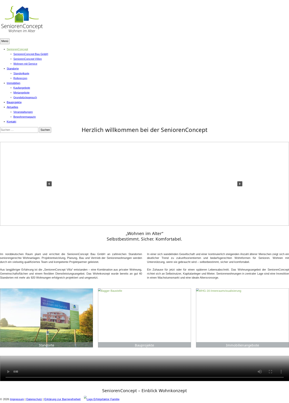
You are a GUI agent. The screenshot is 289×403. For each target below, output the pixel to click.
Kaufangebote (21, 87)
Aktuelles (12, 107)
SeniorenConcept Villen (27, 59)
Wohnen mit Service (25, 63)
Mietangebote (21, 92)
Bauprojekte (14, 102)
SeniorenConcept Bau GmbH (30, 54)
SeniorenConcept (17, 49)
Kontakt (11, 121)
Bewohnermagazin (24, 116)
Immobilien (13, 83)
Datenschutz (34, 399)
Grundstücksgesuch (25, 97)
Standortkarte (21, 73)
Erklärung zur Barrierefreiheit (62, 399)
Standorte (13, 68)
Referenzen (20, 78)
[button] (49, 183)
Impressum (17, 399)
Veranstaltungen (23, 112)
